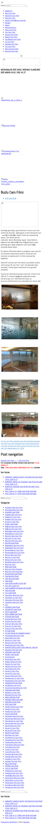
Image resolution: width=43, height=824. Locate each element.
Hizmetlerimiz (10, 657)
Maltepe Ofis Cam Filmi (13, 695)
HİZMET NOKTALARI (12, 654)
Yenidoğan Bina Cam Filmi (14, 775)
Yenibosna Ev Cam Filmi (13, 771)
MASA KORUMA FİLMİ (12, 697)
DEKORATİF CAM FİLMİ (13, 609)
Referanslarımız (10, 27)
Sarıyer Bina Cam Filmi (13, 725)
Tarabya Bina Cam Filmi (13, 742)
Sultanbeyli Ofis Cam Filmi (14, 740)
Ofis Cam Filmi (10, 32)
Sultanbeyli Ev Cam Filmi (13, 737)
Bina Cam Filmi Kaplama (13, 569)
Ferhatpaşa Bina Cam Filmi (14, 635)
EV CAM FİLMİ (10, 631)
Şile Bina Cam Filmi (12, 735)
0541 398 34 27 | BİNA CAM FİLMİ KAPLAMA (20, 491)
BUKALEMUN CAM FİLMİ (13, 574)
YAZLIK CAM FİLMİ (11, 768)
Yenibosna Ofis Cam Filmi (14, 773)
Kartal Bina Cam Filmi (12, 669)
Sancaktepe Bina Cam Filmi (14, 718)
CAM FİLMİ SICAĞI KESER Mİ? (15, 583)
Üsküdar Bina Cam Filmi (13, 756)
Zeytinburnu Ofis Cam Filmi (14, 787)
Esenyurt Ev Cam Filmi (13, 626)
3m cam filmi (8, 441)
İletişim (7, 23)
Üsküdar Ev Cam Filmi (12, 759)
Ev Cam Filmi (9, 42)
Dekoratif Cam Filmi (12, 15)
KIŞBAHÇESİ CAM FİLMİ (13, 683)
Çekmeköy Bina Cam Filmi (14, 595)
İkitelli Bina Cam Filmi (12, 659)
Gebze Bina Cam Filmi (12, 638)
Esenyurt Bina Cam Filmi (13, 624)
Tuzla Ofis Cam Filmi (12, 752)
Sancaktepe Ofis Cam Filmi (14, 723)
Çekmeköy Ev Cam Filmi (13, 597)
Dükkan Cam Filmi (11, 34)
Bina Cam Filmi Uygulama (14, 571)
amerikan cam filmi (20, 441)
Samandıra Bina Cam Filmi (14, 716)
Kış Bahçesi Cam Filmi (13, 39)
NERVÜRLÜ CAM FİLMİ (12, 702)
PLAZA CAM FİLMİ (11, 714)
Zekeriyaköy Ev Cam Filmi (14, 780)
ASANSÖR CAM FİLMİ (12, 512)
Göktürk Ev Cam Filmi (12, 640)
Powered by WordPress (9, 822)
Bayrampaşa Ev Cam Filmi (14, 550)
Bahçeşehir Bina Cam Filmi (14, 531)
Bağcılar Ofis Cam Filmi (13, 529)
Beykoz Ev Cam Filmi (12, 557)
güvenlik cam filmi (14, 446)
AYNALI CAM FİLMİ (11, 524)
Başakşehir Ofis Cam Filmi (14, 548)
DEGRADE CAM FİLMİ (12, 607)
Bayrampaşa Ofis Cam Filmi (14, 552)
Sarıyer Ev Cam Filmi (12, 728)
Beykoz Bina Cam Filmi (13, 555)
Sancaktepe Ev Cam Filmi (14, 721)
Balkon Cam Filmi (11, 37)
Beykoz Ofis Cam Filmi (13, 559)
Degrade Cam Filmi (11, 44)
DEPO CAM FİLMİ (11, 612)
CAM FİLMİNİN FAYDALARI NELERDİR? (18, 588)
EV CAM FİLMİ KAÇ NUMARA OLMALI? (17, 633)
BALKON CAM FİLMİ (11, 543)
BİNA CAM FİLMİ (10, 567)
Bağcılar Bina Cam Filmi (13, 526)
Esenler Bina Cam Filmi (13, 619)
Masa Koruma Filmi (11, 49)
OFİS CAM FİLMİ (10, 198)
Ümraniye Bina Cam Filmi (13, 754)
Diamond (26, 822)
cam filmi (11, 443)
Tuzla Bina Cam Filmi (12, 747)
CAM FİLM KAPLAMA (12, 578)
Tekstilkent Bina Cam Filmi (14, 744)
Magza (7, 25)
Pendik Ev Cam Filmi (12, 709)
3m (2, 441)
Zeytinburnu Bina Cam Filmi (14, 785)
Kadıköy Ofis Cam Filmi (13, 666)
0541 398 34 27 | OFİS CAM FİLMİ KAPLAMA (20, 493)
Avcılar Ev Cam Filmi (12, 522)
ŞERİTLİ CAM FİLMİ (12, 733)
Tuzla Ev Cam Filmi (11, 749)
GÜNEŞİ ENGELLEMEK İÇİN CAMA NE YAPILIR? (21, 647)
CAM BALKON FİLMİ (11, 576)
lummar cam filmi (33, 446)
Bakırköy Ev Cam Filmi (13, 538)
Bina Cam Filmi (10, 13)
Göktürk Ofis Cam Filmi (13, 642)
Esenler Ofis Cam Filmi (13, 621)
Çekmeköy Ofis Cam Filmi (14, 600)
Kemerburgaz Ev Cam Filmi (14, 678)
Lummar (24, 446)
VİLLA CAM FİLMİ (10, 763)
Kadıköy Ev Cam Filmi (12, 664)
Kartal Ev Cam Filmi (12, 671)
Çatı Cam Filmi (10, 46)
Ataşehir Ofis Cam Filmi (13, 519)
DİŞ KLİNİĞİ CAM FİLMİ (13, 614)
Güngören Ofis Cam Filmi (13, 650)
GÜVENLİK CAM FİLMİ (12, 652)
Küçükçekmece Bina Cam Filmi (16, 688)
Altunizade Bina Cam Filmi (14, 510)
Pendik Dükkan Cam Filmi (14, 707)
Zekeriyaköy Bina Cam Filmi (14, 778)
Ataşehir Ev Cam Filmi (12, 517)
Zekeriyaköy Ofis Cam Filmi (14, 782)
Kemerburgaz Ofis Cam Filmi (15, 680)
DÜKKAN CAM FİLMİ (12, 616)
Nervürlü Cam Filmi (11, 51)
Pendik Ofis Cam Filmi (12, 711)
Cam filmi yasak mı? (12, 586)
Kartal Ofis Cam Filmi (12, 673)
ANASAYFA (8, 11)
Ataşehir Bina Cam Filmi (13, 514)
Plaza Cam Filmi (10, 30)
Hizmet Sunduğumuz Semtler (15, 20)
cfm (6, 605)
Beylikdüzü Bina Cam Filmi (14, 562)
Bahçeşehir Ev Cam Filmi (13, 533)
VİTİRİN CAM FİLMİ (11, 766)
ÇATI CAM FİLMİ (10, 593)
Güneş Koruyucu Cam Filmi (14, 645)
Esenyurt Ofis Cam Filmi (13, 628)
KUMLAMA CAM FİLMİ (12, 690)
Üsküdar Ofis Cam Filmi (13, 761)
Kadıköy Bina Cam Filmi (13, 661)
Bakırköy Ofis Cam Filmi (13, 541)
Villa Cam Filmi (10, 18)
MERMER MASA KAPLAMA (14, 699)
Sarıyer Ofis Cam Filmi (12, 730)
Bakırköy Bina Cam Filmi (13, 536)
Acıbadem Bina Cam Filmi (14, 507)
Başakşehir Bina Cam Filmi (14, 545)
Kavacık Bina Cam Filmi (13, 676)
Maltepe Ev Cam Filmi (12, 692)
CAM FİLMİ (8, 581)
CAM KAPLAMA (10, 590)
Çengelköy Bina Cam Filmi (14, 602)
